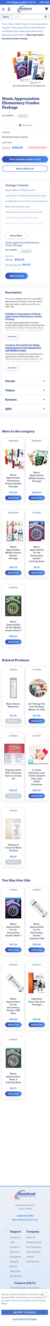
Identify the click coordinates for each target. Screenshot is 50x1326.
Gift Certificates (34, 1251)
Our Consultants (34, 1247)
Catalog (30, 1256)
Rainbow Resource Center (25, 1194)
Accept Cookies (24, 1312)
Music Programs (22, 24)
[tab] (25, 292)
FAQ (12, 1242)
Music (11, 24)
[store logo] (24, 9)
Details (10, 381)
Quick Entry (15, 1256)
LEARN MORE (44, 2)
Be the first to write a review (15, 137)
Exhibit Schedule (34, 1242)
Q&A (8, 409)
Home (4, 24)
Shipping (14, 1261)
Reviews (11, 399)
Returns (13, 1266)
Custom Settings (24, 1319)
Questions (14, 1247)
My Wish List (15, 1275)
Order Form (15, 1271)
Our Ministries (33, 1261)
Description (13, 292)
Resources (15, 1251)
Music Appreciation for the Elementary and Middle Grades (23, 348)
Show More (16, 235)
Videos (10, 390)
